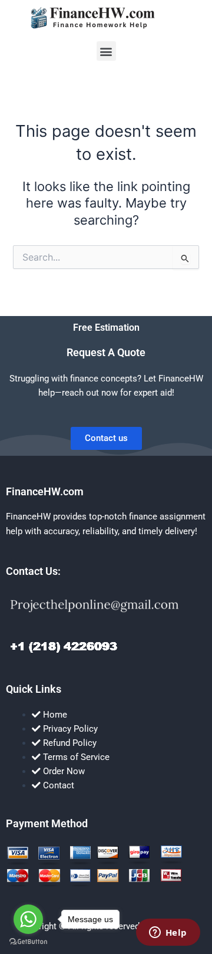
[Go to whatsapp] (28, 919)
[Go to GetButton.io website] (28, 942)
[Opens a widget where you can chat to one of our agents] (167, 933)
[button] (106, 51)
